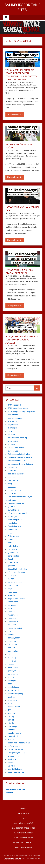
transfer (24, 284)
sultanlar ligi (13, 700)
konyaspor (12, 605)
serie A (11, 677)
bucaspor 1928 (14, 490)
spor (10, 684)
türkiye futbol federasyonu (19, 743)
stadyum (11, 697)
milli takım (12, 625)
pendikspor (12, 644)
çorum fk (11, 506)
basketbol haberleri (16, 474)
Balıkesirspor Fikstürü (23, 823)
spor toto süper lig (21, 90)
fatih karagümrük (15, 520)
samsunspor (13, 674)
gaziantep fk (13, 552)
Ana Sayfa (23, 808)
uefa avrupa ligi (14, 746)
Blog (9, 85)
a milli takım (13, 415)
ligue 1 (10, 608)
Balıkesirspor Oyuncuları (23, 842)
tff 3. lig (11, 723)
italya (10, 589)
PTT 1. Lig (12, 657)
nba (9, 631)
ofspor (11, 634)
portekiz (11, 648)
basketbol (12, 470)
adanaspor (12, 421)
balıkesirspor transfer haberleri (20, 464)
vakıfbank (12, 759)
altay (10, 431)
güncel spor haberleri (23, 88)
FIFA (10, 533)
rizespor (11, 664)
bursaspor (12, 493)
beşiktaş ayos (13, 480)
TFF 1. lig (11, 713)
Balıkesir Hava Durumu (15, 789)
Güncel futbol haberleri (23, 216)
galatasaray (13, 549)
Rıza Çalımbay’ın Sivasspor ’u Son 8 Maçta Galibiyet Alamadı (21, 339)
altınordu (11, 434)
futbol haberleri (21, 85)
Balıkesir (9, 793)
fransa (10, 539)
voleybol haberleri (15, 769)
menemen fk (13, 621)
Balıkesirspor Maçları (23, 838)
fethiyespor (12, 530)
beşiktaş (11, 477)
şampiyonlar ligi (14, 671)
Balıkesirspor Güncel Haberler (20, 457)
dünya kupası (13, 510)
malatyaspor (13, 615)
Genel (29, 85)
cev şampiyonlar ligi (16, 503)
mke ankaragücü (15, 628)
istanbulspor (13, 585)
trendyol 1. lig (13, 736)
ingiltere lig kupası (15, 582)
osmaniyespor (14, 638)
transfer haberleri (15, 733)
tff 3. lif (11, 720)
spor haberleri (10, 90)
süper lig (31, 90)
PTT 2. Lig (12, 661)
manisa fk (12, 618)
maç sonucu (13, 611)
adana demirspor (15, 418)
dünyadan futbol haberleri (18, 513)
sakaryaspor (13, 667)
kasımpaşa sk (13, 592)
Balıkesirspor (23, 813)
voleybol (11, 766)
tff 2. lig (11, 716)
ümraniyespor (13, 756)
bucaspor (12, 487)
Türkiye (7, 93)
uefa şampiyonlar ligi (16, 753)
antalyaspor (13, 444)
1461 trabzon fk (14, 405)
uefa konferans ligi (15, 749)
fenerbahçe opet (15, 526)
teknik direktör (14, 707)
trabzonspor (13, 726)
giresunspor (13, 562)
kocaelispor (13, 602)
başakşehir (12, 467)
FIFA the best (13, 536)
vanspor (11, 762)
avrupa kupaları (14, 451)
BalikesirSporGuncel (29, 82)
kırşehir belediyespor (16, 598)
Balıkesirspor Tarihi (23, 847)
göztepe (11, 566)
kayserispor (13, 595)
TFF (19, 354)
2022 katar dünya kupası (18, 408)
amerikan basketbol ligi (17, 438)
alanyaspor (12, 428)
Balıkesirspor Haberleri (23, 833)
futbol (13, 85)
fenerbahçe (12, 523)
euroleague (12, 516)
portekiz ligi (13, 651)
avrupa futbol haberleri (17, 447)
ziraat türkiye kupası (16, 772)
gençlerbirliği (13, 556)
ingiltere (11, 579)
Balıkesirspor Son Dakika (18, 461)
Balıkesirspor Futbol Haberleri (20, 454)
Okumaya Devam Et (14, 114)
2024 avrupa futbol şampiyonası (21, 411)
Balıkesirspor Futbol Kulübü (23, 828)
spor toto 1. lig (14, 690)
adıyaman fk (13, 425)
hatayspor (34, 88)
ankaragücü (13, 441)
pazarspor (12, 641)
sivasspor (12, 680)
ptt (9, 654)
